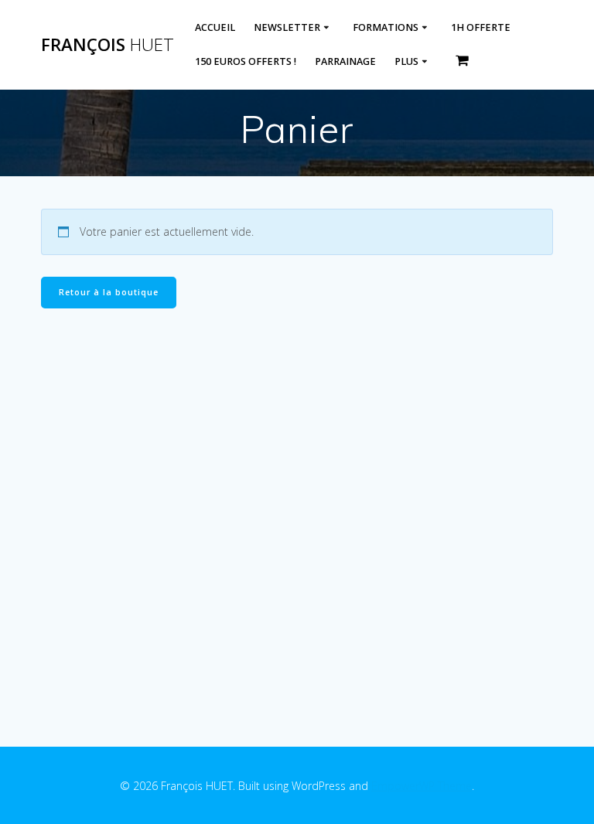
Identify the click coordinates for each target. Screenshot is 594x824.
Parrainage (345, 61)
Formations (385, 27)
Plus (406, 61)
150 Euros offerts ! (245, 61)
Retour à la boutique (109, 292)
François (107, 44)
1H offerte (480, 27)
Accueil (215, 27)
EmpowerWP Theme (421, 785)
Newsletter (287, 27)
